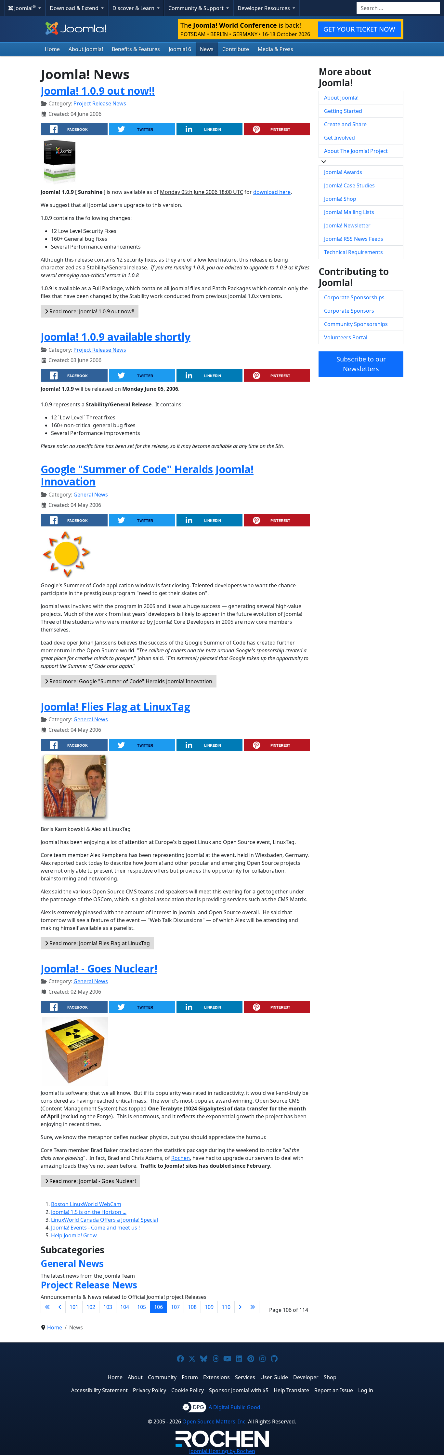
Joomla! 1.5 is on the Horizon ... (88, 1212)
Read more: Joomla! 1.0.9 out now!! (91, 311)
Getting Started (343, 111)
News (207, 49)
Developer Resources (264, 8)
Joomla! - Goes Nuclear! (99, 968)
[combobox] (398, 8)
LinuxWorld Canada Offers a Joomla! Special (104, 1219)
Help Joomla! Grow (74, 1235)
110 (226, 1307)
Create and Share (345, 124)
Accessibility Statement (99, 1390)
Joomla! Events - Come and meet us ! (95, 1227)
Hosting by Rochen (222, 1451)
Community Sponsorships (356, 324)
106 (158, 1307)
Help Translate (291, 1390)
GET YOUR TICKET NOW (359, 29)
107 (175, 1307)
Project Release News (99, 103)
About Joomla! (86, 49)
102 (90, 1307)
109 (209, 1307)
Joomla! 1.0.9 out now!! (98, 91)
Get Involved (339, 137)
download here (272, 192)
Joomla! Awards (343, 172)
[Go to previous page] (60, 1307)
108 (192, 1307)
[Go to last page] (252, 1307)
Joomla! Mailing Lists (349, 212)
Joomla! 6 (180, 49)
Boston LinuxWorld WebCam (86, 1204)
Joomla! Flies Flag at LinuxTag (115, 707)
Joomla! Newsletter (347, 225)
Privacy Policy (149, 1390)
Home (52, 49)
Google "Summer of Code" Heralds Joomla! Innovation (147, 475)
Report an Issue (333, 1390)
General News (90, 494)
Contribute (235, 49)
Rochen (180, 1158)
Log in (365, 1390)
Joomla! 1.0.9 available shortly (115, 337)
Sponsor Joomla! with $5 (238, 1390)
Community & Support (196, 8)
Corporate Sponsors (349, 310)
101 (74, 1307)
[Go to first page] (47, 1307)
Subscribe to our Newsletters (361, 364)
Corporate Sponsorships (354, 297)
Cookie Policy (187, 1390)
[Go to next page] (240, 1307)
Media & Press (275, 49)
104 (124, 1307)
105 (141, 1307)
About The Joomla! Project (356, 151)
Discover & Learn (134, 8)
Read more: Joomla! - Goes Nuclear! (92, 1181)
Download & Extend (75, 8)
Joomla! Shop (340, 198)
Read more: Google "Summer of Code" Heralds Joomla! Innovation (130, 681)
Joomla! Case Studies (349, 185)
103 (107, 1307)
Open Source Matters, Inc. (214, 1421)
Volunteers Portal (345, 337)
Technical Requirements (353, 252)
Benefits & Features (136, 49)
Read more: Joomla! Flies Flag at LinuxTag (99, 943)
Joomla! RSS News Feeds (353, 238)
